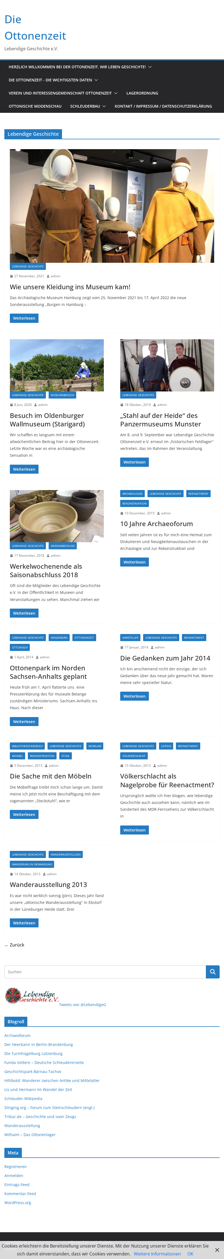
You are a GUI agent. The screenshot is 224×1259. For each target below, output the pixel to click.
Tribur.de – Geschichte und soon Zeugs (40, 1116)
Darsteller (130, 637)
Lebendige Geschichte (28, 266)
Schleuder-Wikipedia (23, 1098)
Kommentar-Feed (20, 1193)
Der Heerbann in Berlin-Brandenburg (38, 1044)
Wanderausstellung (66, 854)
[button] (149, 67)
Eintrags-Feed (17, 1184)
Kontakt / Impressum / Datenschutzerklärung (163, 106)
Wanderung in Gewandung (32, 864)
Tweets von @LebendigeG (82, 1004)
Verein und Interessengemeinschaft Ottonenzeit (60, 93)
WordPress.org (17, 1202)
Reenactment (198, 494)
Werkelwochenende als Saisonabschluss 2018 (46, 570)
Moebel (17, 756)
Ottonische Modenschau (35, 106)
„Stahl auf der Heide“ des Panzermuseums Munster (160, 419)
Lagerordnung (142, 93)
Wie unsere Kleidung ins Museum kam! (70, 286)
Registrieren (15, 1166)
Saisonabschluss (63, 546)
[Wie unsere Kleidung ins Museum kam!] (112, 206)
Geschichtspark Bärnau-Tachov (32, 1071)
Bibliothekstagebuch (27, 746)
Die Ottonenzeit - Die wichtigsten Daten (50, 79)
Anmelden (13, 1175)
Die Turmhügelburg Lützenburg (33, 1053)
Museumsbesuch (62, 395)
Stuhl (65, 756)
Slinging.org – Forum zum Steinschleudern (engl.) (49, 1107)
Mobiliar (95, 746)
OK (190, 1254)
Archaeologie (132, 494)
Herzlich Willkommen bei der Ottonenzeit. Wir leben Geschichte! (77, 66)
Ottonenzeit (84, 637)
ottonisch (20, 647)
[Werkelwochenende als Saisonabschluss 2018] (57, 516)
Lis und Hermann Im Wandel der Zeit (38, 1089)
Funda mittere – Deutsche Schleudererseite (44, 1062)
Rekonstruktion (134, 503)
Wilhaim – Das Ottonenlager (30, 1134)
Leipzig (166, 746)
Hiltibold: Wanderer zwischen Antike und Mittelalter (52, 1080)
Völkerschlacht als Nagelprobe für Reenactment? (167, 780)
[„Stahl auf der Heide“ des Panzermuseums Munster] (167, 365)
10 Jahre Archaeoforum (156, 523)
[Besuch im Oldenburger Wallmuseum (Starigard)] (57, 365)
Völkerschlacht (134, 756)
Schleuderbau (85, 106)
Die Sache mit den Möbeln (51, 775)
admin (55, 276)
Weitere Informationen (157, 1254)
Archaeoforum (17, 1035)
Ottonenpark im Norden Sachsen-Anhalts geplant (48, 672)
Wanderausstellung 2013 (48, 884)
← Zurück (14, 945)
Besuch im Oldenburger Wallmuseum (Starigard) (47, 419)
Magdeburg (59, 637)
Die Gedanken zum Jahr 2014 (165, 657)
